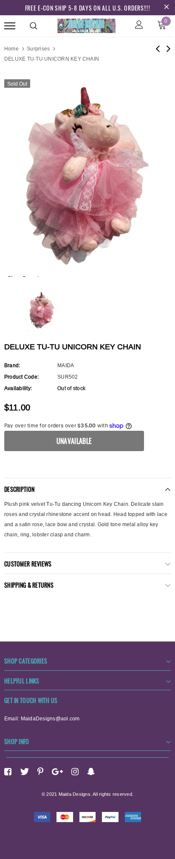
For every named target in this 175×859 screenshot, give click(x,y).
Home (11, 48)
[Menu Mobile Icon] (9, 25)
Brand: (12, 365)
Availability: (18, 388)
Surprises (38, 48)
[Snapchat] (91, 771)
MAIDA (65, 365)
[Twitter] (24, 771)
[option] (87, 176)
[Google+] (57, 771)
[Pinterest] (40, 771)
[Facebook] (7, 771)
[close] (166, 7)
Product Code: (21, 377)
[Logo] (86, 24)
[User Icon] (139, 26)
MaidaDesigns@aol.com (50, 718)
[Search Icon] (33, 26)
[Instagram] (75, 771)
